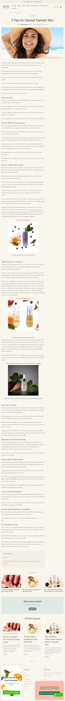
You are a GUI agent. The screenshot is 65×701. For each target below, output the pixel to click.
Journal (18, 12)
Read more (5, 654)
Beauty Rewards (27, 675)
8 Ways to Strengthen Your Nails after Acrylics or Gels (11, 639)
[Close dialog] (62, 683)
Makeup (28, 5)
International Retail (27, 681)
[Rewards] (58, 695)
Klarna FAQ (26, 686)
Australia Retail (27, 679)
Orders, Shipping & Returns (29, 683)
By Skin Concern (35, 5)
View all (32, 661)
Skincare (19, 5)
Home (10, 12)
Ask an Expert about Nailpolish (10, 633)
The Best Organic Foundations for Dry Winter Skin (31, 639)
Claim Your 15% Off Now (11, 692)
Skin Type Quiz (44, 5)
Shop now (32, 608)
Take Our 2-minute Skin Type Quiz (49, 693)
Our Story (14, 8)
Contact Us (26, 677)
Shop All (14, 5)
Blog (14, 12)
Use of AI (26, 688)
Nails (24, 5)
